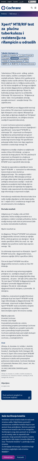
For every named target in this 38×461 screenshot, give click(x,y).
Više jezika (33, 1)
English (10, 1)
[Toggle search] (32, 8)
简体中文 (15, 64)
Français (29, 55)
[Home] (11, 8)
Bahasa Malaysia (16, 61)
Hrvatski (3, 1)
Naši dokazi (13, 14)
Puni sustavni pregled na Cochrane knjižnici (12, 396)
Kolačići (5, 451)
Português (24, 58)
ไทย (26, 61)
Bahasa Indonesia (27, 64)
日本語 (5, 61)
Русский (5, 58)
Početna (4, 14)
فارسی (21, 1)
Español (15, 1)
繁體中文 (5, 64)
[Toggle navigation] (35, 8)
